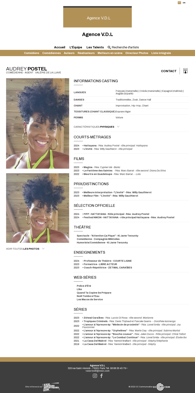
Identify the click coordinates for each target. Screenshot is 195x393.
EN (184, 3)
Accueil (59, 47)
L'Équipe (75, 47)
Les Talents (95, 47)
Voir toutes (22, 249)
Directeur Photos (137, 53)
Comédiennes (51, 53)
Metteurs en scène (110, 53)
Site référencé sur (34, 387)
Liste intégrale (161, 53)
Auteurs (69, 53)
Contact (169, 71)
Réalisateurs (86, 53)
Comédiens (31, 53)
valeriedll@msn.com (98, 371)
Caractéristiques (94, 127)
